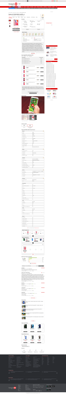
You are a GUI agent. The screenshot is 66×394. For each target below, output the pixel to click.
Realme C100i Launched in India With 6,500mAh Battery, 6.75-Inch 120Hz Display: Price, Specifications (17, 379)
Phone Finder (14, 12)
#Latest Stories (11, 377)
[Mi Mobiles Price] (35, 350)
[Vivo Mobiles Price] (41, 350)
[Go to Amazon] (24, 67)
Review (24, 44)
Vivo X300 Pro (10, 364)
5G (55, 8)
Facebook (33, 390)
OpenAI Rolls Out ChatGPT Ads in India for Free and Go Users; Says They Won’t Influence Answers (34, 379)
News (25, 6)
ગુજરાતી (34, 387)
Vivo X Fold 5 (10, 367)
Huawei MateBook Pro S (28, 364)
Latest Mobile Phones (19, 366)
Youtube (36, 390)
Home (10, 6)
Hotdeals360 (43, 8)
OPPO (48, 362)
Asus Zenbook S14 (11, 362)
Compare (45, 6)
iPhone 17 (18, 363)
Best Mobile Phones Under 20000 (50, 67)
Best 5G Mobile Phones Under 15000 (50, 80)
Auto (22, 6)
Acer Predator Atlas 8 (35, 362)
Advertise (19, 390)
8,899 (27, 67)
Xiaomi (23, 43)
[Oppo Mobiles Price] (30, 350)
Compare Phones (19, 367)
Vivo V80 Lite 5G (27, 362)
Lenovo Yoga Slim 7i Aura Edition (12, 365)
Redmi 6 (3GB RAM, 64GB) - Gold (30, 82)
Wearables (52, 8)
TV (36, 8)
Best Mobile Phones (48, 62)
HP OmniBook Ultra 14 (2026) (20, 362)
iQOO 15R (10, 366)
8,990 (27, 71)
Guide (35, 6)
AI (16, 6)
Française (42, 387)
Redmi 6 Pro (29, 44)
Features (31, 6)
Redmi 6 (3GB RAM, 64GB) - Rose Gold (31, 74)
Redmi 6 (32, 43)
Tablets (47, 8)
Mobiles (16, 8)
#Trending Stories (11, 370)
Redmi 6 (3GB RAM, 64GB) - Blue (30, 70)
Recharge (49, 6)
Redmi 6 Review (33, 53)
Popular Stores (48, 88)
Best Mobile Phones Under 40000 (50, 72)
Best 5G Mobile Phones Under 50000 (50, 86)
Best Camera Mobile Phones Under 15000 (51, 75)
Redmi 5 (28, 45)
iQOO (42, 363)
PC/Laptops (39, 8)
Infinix (42, 362)
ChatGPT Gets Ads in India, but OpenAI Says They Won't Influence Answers (50, 372)
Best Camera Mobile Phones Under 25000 (51, 77)
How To (22, 8)
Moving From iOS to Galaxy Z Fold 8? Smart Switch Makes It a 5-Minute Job (53, 55)
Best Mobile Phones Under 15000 (50, 66)
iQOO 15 (10, 363)
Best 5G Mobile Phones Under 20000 (50, 81)
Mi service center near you (25, 346)
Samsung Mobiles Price (24, 352)
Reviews (28, 6)
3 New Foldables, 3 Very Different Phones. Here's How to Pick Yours (53, 52)
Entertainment (28, 8)
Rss (41, 390)
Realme (48, 364)
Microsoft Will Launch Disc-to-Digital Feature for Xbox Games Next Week (34, 372)
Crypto (32, 8)
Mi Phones (18, 12)
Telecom (19, 8)
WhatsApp (39, 390)
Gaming (25, 8)
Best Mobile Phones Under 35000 (50, 71)
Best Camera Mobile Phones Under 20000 (51, 76)
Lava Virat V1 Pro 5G (28, 363)
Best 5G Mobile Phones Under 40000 (50, 85)
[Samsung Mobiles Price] (24, 350)
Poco (47, 363)
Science (49, 8)
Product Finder (39, 6)
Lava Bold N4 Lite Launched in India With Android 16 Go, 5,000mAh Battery (17, 372)
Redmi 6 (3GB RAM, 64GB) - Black (30, 66)
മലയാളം (36, 387)
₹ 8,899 (42, 17)
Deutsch (39, 387)
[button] (43, 233)
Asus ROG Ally (35, 363)
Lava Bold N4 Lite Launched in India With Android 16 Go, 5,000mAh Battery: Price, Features (50, 379)
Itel (42, 364)
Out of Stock (42, 67)
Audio (34, 8)
